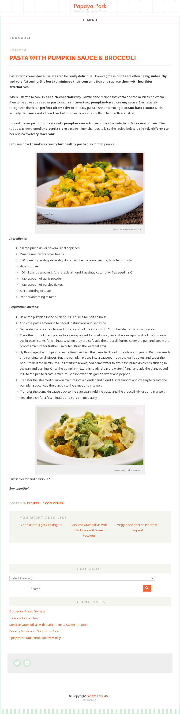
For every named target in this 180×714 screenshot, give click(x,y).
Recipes (33, 503)
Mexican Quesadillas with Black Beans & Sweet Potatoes (89, 530)
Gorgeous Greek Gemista (27, 611)
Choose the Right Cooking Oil (41, 525)
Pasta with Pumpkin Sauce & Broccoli (72, 57)
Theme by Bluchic (89, 700)
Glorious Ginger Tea (23, 618)
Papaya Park (94, 696)
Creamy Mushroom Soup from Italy (34, 631)
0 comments (53, 503)
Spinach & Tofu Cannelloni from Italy (35, 638)
